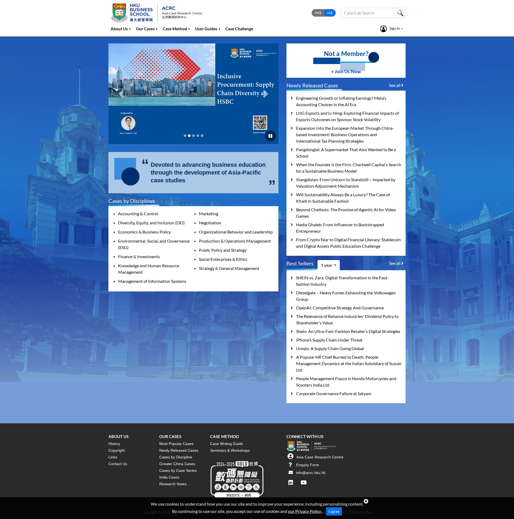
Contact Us (117, 464)
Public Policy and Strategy (223, 250)
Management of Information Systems (152, 281)
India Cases (169, 477)
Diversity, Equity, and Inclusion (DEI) (151, 222)
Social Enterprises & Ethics (223, 259)
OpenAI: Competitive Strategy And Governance (340, 307)
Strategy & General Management (229, 268)
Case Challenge (239, 28)
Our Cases (145, 28)
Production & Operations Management (235, 240)
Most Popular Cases (176, 444)
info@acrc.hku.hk (311, 472)
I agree (333, 511)
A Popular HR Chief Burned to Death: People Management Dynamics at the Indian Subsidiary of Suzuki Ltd (348, 363)
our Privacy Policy (305, 511)
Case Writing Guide (226, 444)
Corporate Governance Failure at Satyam (333, 393)
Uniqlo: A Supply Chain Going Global (330, 348)
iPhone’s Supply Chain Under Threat (329, 339)
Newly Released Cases (178, 450)
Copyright (116, 450)
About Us (119, 28)
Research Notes (173, 484)
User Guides (206, 28)
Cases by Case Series (178, 470)
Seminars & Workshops (230, 450)
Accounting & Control (138, 213)
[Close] (366, 501)
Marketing (208, 213)
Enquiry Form (307, 465)
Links (112, 457)
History (114, 444)
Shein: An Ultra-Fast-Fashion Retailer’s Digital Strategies (348, 331)
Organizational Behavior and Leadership (236, 231)
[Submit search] (400, 13)
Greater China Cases (177, 464)
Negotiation (210, 222)
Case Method (175, 28)
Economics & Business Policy (144, 231)
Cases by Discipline (175, 457)
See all (395, 85)
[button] (121, 93)
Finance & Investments (139, 256)
